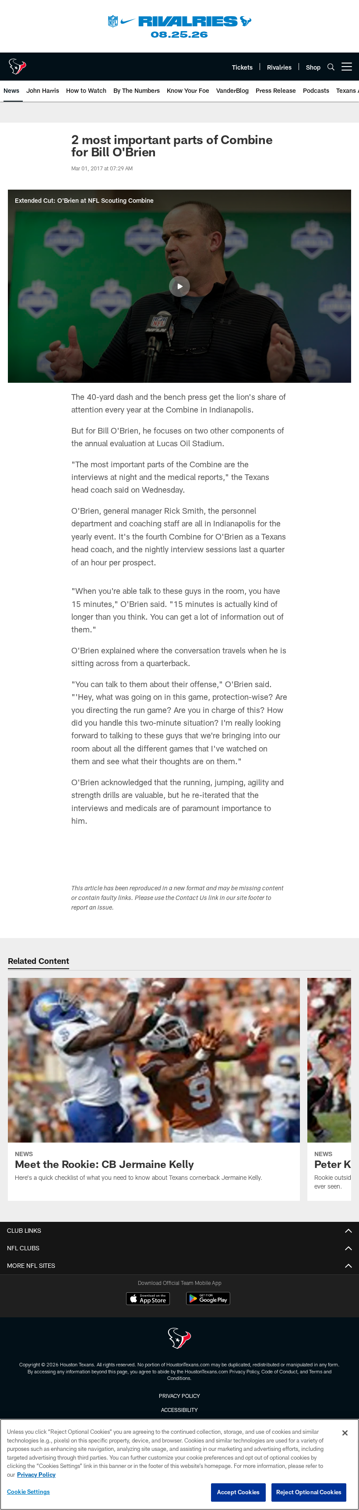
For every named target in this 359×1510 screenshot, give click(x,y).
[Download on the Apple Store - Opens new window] (148, 1299)
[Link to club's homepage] (17, 63)
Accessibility (179, 1410)
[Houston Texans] (179, 1339)
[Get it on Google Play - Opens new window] (208, 1303)
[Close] (345, 1433)
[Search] (330, 67)
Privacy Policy (179, 1396)
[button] (179, 286)
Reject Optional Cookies (308, 1492)
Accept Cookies (238, 1492)
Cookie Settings (28, 1491)
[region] (179, 1464)
